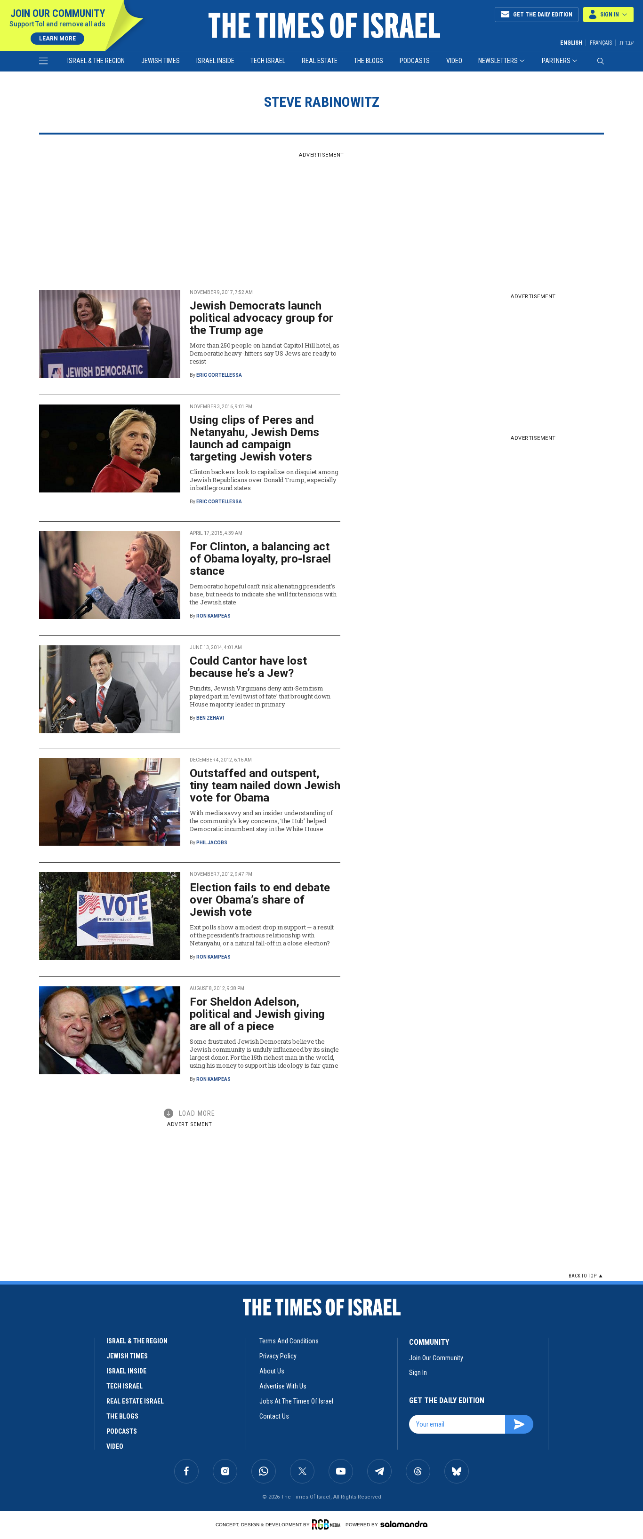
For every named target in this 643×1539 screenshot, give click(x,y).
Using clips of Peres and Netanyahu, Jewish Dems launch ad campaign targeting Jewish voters (254, 438)
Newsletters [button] (498, 60)
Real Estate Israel (135, 1401)
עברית (626, 43)
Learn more (57, 38)
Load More (197, 1113)
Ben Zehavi (210, 718)
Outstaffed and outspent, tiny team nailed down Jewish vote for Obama (265, 785)
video (114, 1446)
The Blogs (368, 60)
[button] (608, 14)
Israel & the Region (96, 60)
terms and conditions (289, 1341)
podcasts (121, 1431)
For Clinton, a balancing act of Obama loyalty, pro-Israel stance (260, 559)
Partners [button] (556, 60)
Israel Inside (215, 60)
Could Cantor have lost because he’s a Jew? (248, 667)
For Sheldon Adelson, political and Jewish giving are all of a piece (257, 1014)
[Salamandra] (403, 1524)
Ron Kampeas (213, 616)
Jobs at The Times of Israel (296, 1401)
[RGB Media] (328, 1524)
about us (271, 1371)
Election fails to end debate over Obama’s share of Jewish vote (260, 900)
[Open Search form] (600, 61)
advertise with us (282, 1386)
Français (601, 43)
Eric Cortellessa (219, 375)
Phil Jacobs (211, 842)
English (571, 43)
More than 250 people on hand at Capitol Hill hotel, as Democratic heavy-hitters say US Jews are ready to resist (264, 353)
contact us (274, 1416)
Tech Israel (267, 60)
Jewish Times (160, 60)
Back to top (582, 1275)
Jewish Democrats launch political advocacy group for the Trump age (261, 318)
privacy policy (278, 1356)
